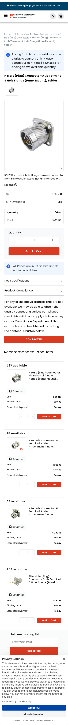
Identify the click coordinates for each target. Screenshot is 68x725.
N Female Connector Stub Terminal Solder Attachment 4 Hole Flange (45, 443)
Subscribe (34, 651)
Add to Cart (34, 251)
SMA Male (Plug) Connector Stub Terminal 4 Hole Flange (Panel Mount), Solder (45, 579)
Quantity (15, 232)
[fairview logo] (22, 16)
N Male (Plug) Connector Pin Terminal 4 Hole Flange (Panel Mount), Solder (44, 375)
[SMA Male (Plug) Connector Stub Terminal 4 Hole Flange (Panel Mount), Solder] (16, 582)
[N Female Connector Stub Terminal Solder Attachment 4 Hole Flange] (16, 446)
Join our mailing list (25, 634)
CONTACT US (34, 339)
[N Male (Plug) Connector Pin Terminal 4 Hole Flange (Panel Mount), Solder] (16, 378)
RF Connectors (21, 34)
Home (7, 34)
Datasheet (18, 391)
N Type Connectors (42, 34)
